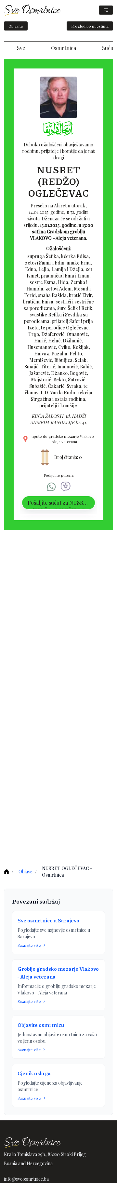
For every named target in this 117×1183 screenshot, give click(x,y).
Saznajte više (29, 945)
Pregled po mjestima (90, 26)
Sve (21, 47)
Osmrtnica (63, 47)
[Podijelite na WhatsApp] (51, 487)
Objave (25, 872)
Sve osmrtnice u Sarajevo (48, 920)
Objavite (15, 26)
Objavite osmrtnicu (41, 1025)
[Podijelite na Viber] (65, 487)
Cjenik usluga (34, 1073)
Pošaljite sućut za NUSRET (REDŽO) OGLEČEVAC (59, 504)
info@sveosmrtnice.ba (26, 1179)
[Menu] (106, 10)
